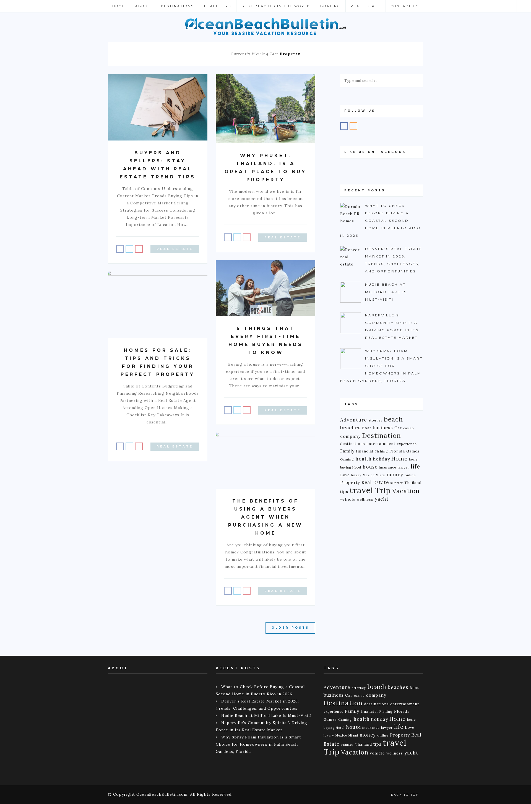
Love (345, 475)
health (363, 459)
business (383, 427)
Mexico (368, 475)
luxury (356, 475)
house (370, 467)
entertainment (380, 443)
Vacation (406, 491)
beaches (350, 428)
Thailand (412, 482)
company (350, 436)
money (395, 475)
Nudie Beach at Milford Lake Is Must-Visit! (266, 715)
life (415, 466)
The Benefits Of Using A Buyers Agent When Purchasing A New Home (265, 517)
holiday (381, 459)
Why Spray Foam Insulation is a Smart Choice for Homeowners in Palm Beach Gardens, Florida (258, 744)
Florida (397, 451)
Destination (381, 435)
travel (361, 490)
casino (408, 428)
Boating (330, 6)
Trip (383, 490)
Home (118, 6)
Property (350, 482)
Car (398, 427)
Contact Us (405, 6)
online (410, 475)
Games (413, 451)
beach (393, 419)
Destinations (177, 6)
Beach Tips (217, 6)
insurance (387, 467)
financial (364, 451)
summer (396, 483)
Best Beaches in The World (275, 6)
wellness (365, 499)
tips (344, 491)
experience (407, 444)
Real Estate (366, 6)
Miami (381, 475)
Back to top (405, 795)
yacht (382, 499)
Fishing (381, 451)
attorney (375, 420)
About (143, 6)
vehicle (347, 499)
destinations (352, 443)
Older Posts (290, 627)
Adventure (353, 420)
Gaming (347, 459)
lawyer (403, 467)
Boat (366, 428)
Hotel (356, 467)
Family (347, 451)
